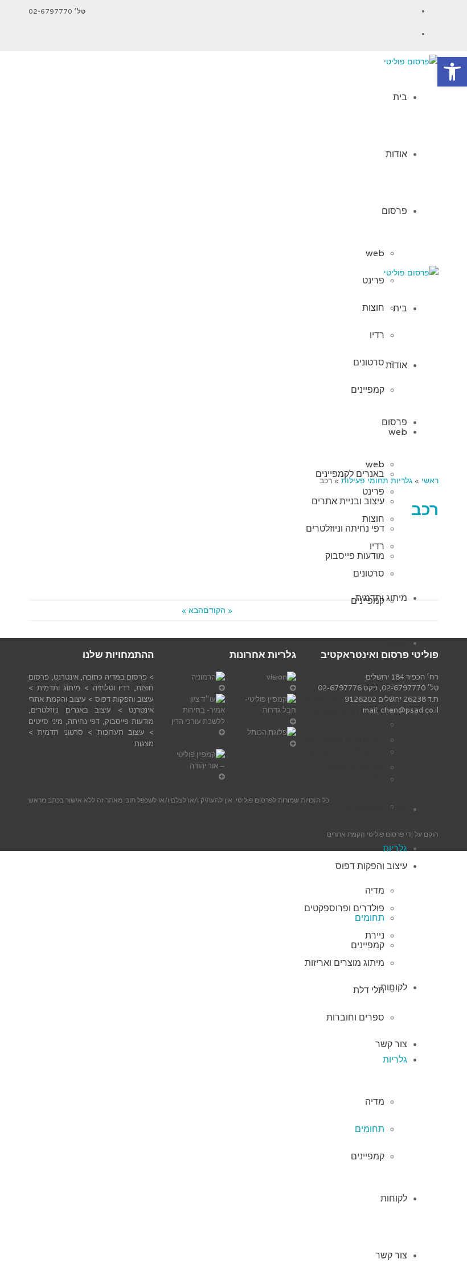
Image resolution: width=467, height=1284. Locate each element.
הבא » (192, 610)
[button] (452, 72)
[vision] (269, 683)
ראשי (430, 480)
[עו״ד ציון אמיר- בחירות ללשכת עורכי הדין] (198, 716)
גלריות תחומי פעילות (376, 480)
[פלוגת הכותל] (269, 738)
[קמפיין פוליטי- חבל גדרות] (269, 710)
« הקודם (217, 610)
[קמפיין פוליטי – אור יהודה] (198, 766)
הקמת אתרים (346, 833)
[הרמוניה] (198, 683)
